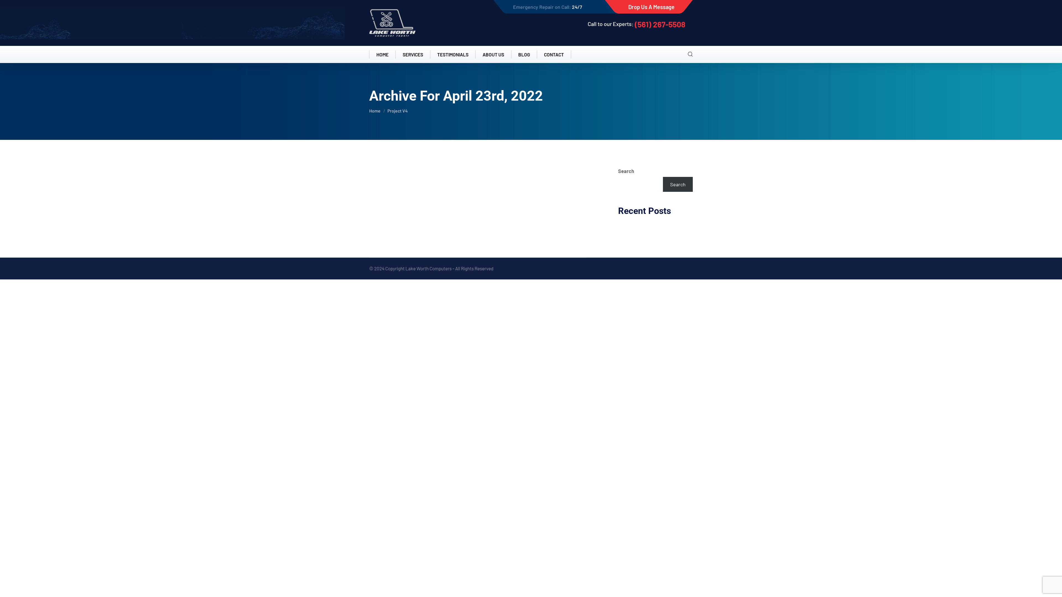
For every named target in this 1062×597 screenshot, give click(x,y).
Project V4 (397, 110)
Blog (524, 54)
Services (413, 54)
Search (626, 171)
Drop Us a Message (651, 7)
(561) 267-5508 (660, 24)
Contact (554, 54)
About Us (493, 54)
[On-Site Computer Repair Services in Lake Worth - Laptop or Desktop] (392, 23)
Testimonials (452, 54)
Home (382, 54)
